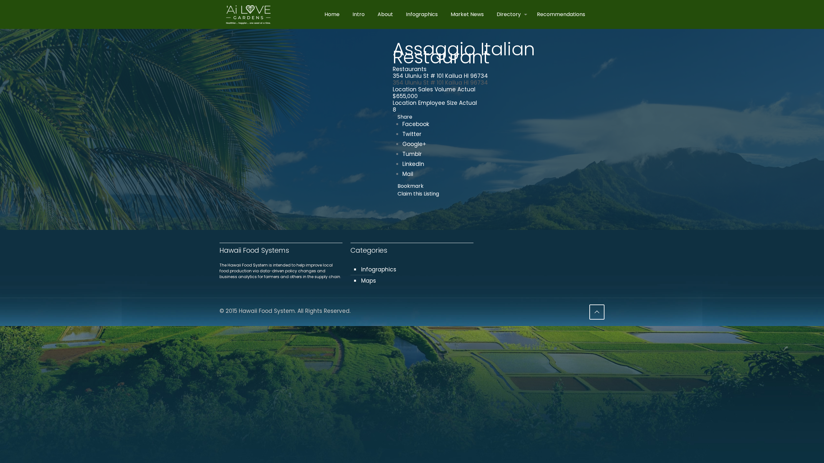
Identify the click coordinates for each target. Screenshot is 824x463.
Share (405, 117)
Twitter (411, 134)
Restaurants (409, 69)
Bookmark (411, 186)
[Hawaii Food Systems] (248, 14)
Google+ (414, 144)
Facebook (415, 124)
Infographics (378, 269)
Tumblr (412, 154)
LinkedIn (413, 164)
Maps (368, 281)
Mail (407, 174)
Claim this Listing (418, 193)
